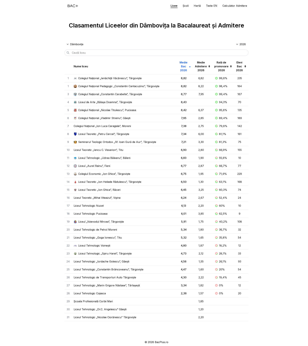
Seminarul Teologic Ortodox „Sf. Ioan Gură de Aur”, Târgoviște (117, 142)
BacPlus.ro (161, 342)
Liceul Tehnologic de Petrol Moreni (95, 229)
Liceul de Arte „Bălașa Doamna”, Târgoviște (105, 102)
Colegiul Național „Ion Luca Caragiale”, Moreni (102, 126)
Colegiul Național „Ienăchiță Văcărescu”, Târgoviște (110, 78)
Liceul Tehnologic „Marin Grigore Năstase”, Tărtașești (107, 285)
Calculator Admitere (234, 5)
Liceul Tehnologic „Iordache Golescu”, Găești (101, 261)
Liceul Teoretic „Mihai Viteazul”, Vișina (97, 197)
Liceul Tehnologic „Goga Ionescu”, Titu (98, 237)
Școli (186, 5)
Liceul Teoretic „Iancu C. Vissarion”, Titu (98, 150)
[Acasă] (73, 6)
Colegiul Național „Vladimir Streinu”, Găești (104, 118)
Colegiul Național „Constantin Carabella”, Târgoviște (110, 94)
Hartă (197, 5)
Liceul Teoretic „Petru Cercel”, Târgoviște (103, 134)
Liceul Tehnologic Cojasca (90, 293)
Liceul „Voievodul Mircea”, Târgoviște (101, 221)
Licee (174, 5)
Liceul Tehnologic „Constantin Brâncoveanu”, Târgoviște (108, 269)
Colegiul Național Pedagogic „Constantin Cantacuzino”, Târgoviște (118, 86)
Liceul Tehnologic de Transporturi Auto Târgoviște (105, 277)
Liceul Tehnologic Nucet (89, 205)
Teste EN (211, 5)
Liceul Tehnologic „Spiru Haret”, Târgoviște (105, 253)
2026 (243, 44)
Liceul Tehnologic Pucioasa (90, 213)
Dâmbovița (76, 44)
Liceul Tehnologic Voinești (94, 245)
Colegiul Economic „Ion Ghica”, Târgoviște (104, 173)
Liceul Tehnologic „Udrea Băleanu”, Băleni (104, 158)
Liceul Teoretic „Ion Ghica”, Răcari (99, 189)
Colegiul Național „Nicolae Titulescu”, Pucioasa (107, 110)
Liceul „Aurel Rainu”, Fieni (94, 165)
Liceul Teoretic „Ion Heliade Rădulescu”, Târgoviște (109, 181)
